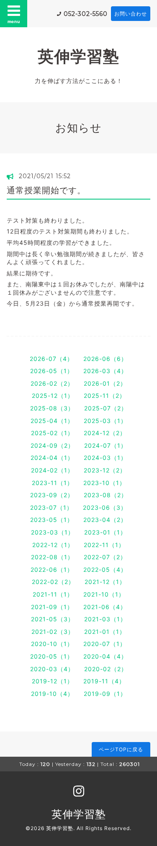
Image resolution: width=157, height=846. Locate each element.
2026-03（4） (105, 370)
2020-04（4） (105, 656)
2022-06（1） (52, 569)
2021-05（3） (52, 619)
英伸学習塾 (78, 56)
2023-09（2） (52, 494)
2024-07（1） (105, 445)
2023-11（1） (52, 482)
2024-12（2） (105, 432)
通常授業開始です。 (46, 190)
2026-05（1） (51, 370)
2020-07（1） (104, 643)
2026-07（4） (51, 358)
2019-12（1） (52, 681)
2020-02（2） (105, 668)
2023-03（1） (52, 532)
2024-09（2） (52, 445)
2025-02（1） (52, 432)
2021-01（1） (105, 631)
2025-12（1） (53, 395)
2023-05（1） (51, 519)
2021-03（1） (105, 619)
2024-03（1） (105, 457)
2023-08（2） (105, 494)
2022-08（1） (52, 557)
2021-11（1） (53, 594)
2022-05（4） (105, 569)
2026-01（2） (105, 383)
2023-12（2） (105, 470)
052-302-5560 (86, 14)
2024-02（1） (52, 470)
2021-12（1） (105, 581)
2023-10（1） (104, 482)
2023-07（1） (51, 507)
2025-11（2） (105, 395)
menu (14, 21)
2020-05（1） (51, 656)
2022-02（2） (53, 581)
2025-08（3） (52, 408)
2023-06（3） (105, 507)
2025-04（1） (52, 420)
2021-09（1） (52, 606)
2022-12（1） (53, 544)
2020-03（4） (52, 668)
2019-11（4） (104, 681)
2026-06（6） (105, 358)
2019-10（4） (52, 693)
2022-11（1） (104, 544)
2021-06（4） (104, 606)
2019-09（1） (105, 693)
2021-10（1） (104, 594)
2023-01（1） (105, 532)
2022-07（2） (105, 557)
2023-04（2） (105, 519)
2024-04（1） (52, 457)
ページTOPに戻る (121, 749)
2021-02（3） (52, 631)
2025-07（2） (105, 408)
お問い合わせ (130, 13)
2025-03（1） (105, 420)
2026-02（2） (52, 383)
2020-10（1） (52, 643)
